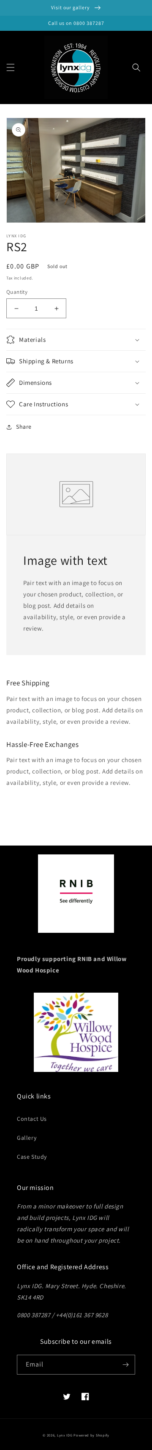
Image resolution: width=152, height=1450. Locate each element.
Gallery (26, 1137)
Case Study (32, 1156)
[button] (10, 67)
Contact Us (32, 1118)
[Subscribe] (125, 1365)
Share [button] (24, 426)
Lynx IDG (65, 1435)
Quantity (16, 291)
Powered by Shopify (91, 1435)
